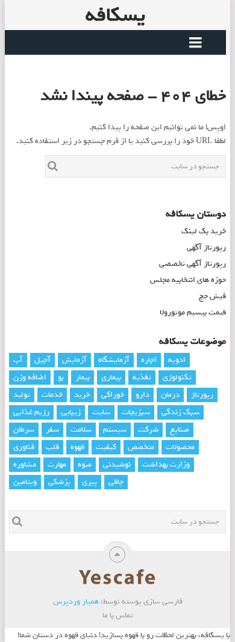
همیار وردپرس (76, 601)
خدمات (52, 394)
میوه (85, 464)
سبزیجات (136, 412)
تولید (21, 394)
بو (61, 377)
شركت (148, 429)
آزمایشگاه (114, 359)
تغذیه (142, 377)
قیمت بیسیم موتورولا (193, 312)
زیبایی (71, 412)
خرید (82, 394)
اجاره (149, 359)
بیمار (82, 377)
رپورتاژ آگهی (206, 247)
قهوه (77, 447)
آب (18, 359)
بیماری (111, 377)
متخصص (141, 447)
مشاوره (24, 464)
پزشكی (59, 481)
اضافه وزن (29, 377)
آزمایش (74, 359)
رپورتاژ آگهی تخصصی (192, 263)
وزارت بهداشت (166, 464)
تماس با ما (117, 615)
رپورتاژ (202, 394)
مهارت (57, 464)
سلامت (81, 429)
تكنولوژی (177, 377)
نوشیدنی (117, 464)
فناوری (23, 447)
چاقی (116, 481)
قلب (52, 447)
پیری (89, 481)
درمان (170, 394)
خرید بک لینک (203, 231)
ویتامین (25, 481)
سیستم (115, 429)
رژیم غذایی (31, 412)
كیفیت (106, 447)
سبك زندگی (180, 412)
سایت (101, 412)
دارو (142, 394)
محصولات (180, 447)
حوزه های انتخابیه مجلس (188, 280)
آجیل (42, 359)
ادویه (177, 359)
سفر (52, 429)
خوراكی (112, 394)
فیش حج (212, 296)
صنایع (179, 429)
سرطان (23, 429)
